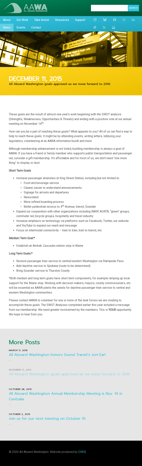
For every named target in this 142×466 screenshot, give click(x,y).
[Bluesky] (104, 20)
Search (133, 7)
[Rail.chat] (95, 27)
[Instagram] (124, 20)
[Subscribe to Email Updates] (113, 27)
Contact (36, 27)
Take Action (41, 20)
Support (80, 20)
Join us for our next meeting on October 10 (47, 418)
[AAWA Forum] (95, 20)
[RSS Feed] (104, 27)
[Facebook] (114, 20)
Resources (62, 20)
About (7, 20)
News (7, 27)
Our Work (22, 20)
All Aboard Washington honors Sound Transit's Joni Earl (57, 354)
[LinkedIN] (133, 20)
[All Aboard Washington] (25, 8)
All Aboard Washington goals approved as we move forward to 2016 (69, 374)
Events (20, 27)
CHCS (82, 452)
